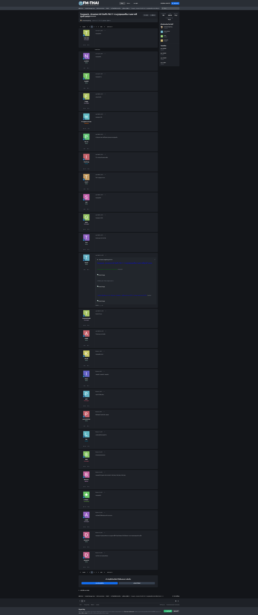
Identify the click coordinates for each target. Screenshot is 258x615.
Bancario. (86, 479)
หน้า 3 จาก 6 (109, 26)
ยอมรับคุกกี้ (168, 611)
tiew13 (86, 182)
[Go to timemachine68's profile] (86, 313)
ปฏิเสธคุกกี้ (176, 611)
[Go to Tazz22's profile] (86, 257)
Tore (86, 242)
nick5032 (86, 61)
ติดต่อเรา (92, 604)
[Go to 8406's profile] (86, 454)
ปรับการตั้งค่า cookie (83, 613)
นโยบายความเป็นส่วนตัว (129, 611)
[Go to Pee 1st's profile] (86, 137)
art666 (86, 520)
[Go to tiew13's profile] (86, 177)
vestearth (166, 40)
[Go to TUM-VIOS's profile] (86, 33)
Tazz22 (86, 262)
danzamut (86, 540)
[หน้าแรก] (80, 27)
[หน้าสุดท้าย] (104, 27)
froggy (86, 101)
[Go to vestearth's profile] (162, 40)
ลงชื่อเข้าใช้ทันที (136, 583)
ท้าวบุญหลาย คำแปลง (86, 121)
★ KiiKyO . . (86, 499)
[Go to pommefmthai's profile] (86, 414)
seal (86, 202)
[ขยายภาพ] (101, 275)
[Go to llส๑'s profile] (86, 434)
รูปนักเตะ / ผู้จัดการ (107, 20)
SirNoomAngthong (86, 20)
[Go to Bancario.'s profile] (86, 474)
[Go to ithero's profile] (86, 374)
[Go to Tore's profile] (86, 237)
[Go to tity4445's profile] (86, 76)
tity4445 (86, 81)
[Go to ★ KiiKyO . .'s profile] (86, 495)
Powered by (172, 604)
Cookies (97, 604)
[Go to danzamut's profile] (86, 535)
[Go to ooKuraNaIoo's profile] (162, 32)
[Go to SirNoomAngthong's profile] (81, 20)
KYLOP (86, 358)
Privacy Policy (86, 604)
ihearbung (86, 162)
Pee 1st (86, 141)
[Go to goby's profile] (86, 217)
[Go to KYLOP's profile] (86, 354)
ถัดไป (101, 26)
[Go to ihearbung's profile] (86, 157)
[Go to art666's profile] (86, 515)
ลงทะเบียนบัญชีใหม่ (100, 583)
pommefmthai (86, 419)
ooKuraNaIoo (167, 31)
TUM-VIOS (86, 38)
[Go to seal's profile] (86, 197)
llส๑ (86, 439)
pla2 (86, 399)
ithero (86, 379)
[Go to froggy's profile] (86, 96)
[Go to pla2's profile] (86, 394)
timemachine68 (86, 318)
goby (86, 222)
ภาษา (80, 604)
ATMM (86, 338)
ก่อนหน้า (84, 26)
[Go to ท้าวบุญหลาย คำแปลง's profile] (86, 116)
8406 (86, 459)
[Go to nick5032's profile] (86, 56)
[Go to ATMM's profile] (86, 333)
